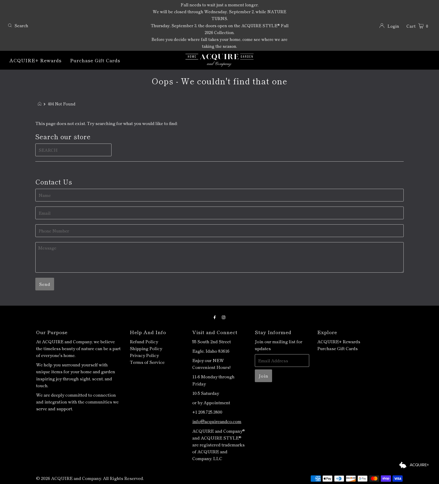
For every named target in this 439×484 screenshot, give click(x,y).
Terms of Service (147, 362)
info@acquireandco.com (216, 421)
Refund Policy (144, 341)
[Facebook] (215, 316)
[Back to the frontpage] (40, 103)
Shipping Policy (146, 348)
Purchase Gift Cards (95, 60)
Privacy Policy (144, 355)
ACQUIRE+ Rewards (35, 60)
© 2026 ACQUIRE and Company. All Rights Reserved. (90, 478)
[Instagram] (223, 316)
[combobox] (76, 25)
